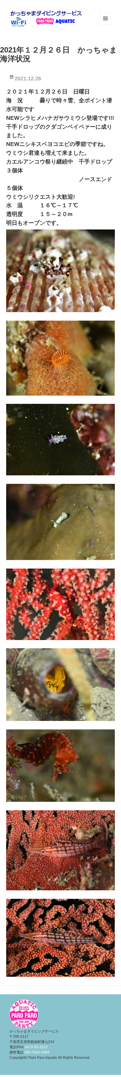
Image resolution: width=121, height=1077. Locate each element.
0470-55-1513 (36, 1047)
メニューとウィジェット (105, 24)
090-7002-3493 (36, 1052)
